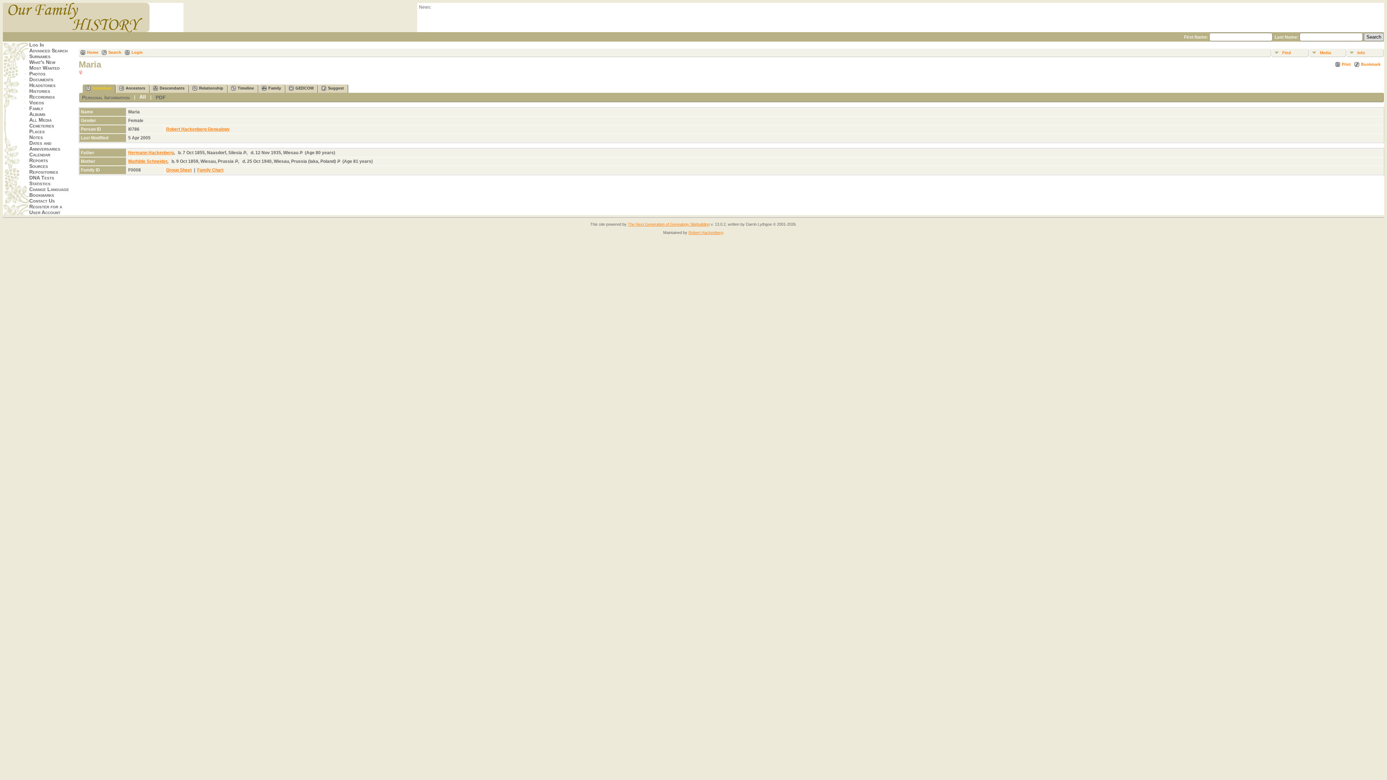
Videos (36, 102)
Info (1361, 53)
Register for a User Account (45, 209)
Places (37, 131)
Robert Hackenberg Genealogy (198, 129)
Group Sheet (179, 170)
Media (1325, 53)
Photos (37, 74)
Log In (36, 45)
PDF (161, 97)
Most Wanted (44, 68)
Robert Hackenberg (705, 232)
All (142, 97)
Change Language (49, 189)
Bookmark (1370, 64)
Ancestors (135, 88)
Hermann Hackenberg (151, 152)
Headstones (42, 85)
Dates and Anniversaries (44, 146)
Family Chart (210, 170)
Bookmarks (41, 195)
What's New (42, 62)
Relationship (211, 88)
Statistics (40, 183)
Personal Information (106, 97)
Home (92, 52)
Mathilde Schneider (147, 161)
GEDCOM (304, 88)
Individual (101, 88)
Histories (39, 91)
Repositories (43, 172)
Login (137, 52)
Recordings (42, 97)
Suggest (336, 88)
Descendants (172, 88)
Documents (41, 79)
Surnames (40, 56)
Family (36, 108)
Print (1346, 64)
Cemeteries (41, 126)
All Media (40, 120)
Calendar (39, 154)
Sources (38, 166)
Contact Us (42, 201)
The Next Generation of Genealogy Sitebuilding (669, 224)
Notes (36, 137)
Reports (38, 160)
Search (114, 52)
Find (1286, 53)
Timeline (246, 88)
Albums (37, 114)
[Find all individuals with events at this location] (244, 152)
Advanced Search (48, 50)
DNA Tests (41, 178)
